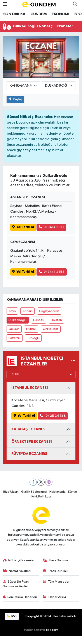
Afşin (12, 311)
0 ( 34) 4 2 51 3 (54, 271)
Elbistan (56, 320)
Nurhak (31, 328)
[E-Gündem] (39, 4)
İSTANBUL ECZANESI (29, 388)
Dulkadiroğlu (17, 320)
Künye (72, 491)
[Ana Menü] (5, 4)
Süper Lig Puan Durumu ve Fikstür (16, 584)
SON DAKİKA (14, 14)
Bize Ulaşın (11, 491)
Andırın (28, 311)
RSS (14, 616)
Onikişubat (50, 328)
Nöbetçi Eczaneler (21, 560)
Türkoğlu (33, 338)
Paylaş (17, 99)
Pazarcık (14, 338)
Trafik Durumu (58, 571)
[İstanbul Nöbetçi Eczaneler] (73, 361)
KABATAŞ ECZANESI (29, 429)
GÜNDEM (38, 14)
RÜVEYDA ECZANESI (29, 454)
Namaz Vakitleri (20, 571)
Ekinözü (38, 320)
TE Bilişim (51, 629)
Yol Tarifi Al (25, 227)
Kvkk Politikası (41, 496)
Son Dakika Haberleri (22, 597)
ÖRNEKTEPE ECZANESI (31, 441)
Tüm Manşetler (59, 581)
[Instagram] (48, 482)
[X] (41, 482)
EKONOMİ (60, 14)
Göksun (14, 328)
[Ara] (75, 4)
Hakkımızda (57, 491)
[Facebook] (33, 482)
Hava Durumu (58, 560)
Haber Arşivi (57, 597)
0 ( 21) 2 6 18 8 (55, 415)
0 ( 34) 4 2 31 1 (54, 227)
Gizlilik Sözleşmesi (34, 491)
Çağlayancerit (49, 311)
